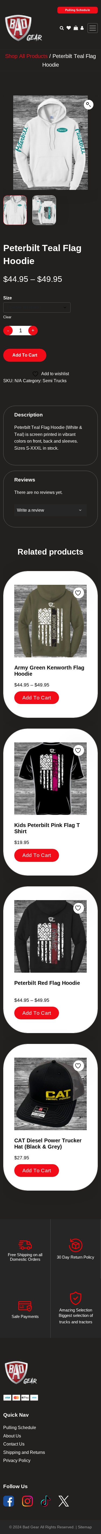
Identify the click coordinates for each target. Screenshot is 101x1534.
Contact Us (14, 1444)
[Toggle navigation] (93, 28)
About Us (12, 1436)
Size (7, 298)
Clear (7, 317)
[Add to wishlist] (79, 593)
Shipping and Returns (24, 1452)
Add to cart (24, 355)
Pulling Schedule (77, 10)
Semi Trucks (55, 380)
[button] (88, 105)
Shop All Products (26, 56)
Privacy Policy (16, 1460)
